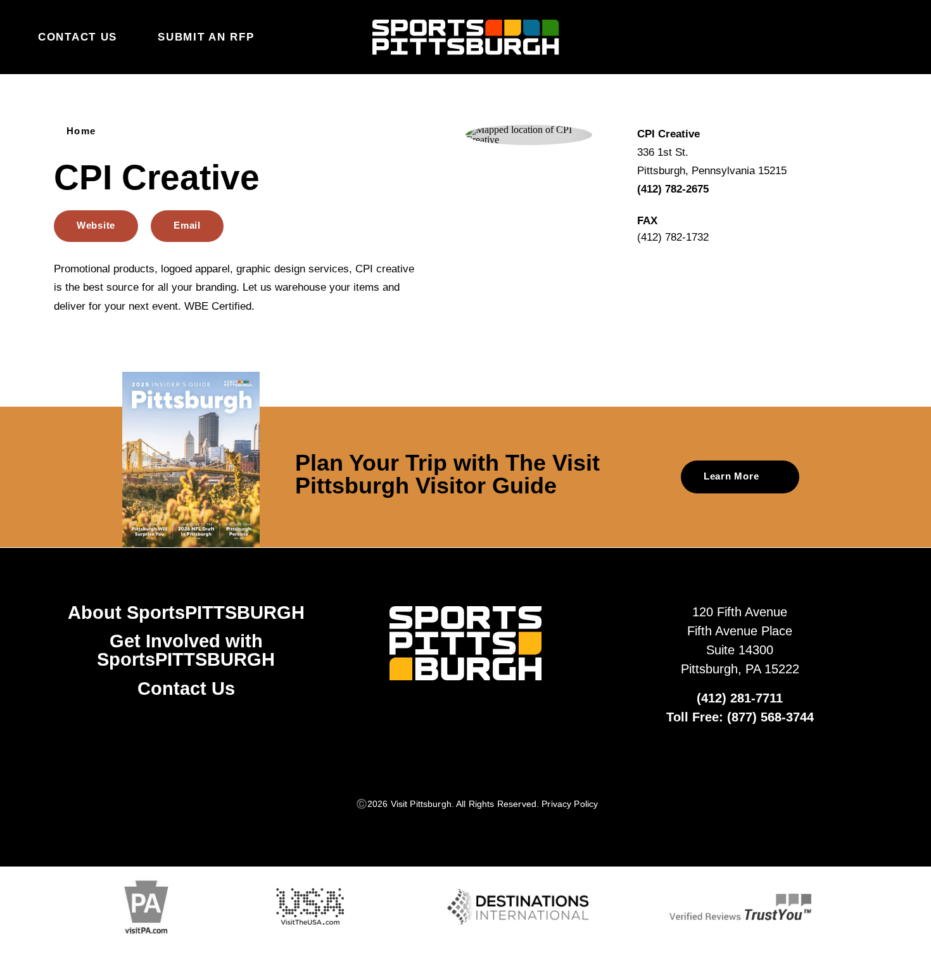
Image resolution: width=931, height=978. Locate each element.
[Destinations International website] (518, 907)
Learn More (731, 476)
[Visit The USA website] (310, 906)
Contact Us (77, 36)
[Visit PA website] (146, 907)
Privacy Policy (570, 804)
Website (96, 225)
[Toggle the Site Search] (861, 37)
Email (187, 225)
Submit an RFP (206, 36)
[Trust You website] (740, 907)
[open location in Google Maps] (529, 134)
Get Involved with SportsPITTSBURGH (186, 650)
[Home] (465, 37)
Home (81, 131)
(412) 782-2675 (673, 188)
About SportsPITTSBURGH (186, 612)
